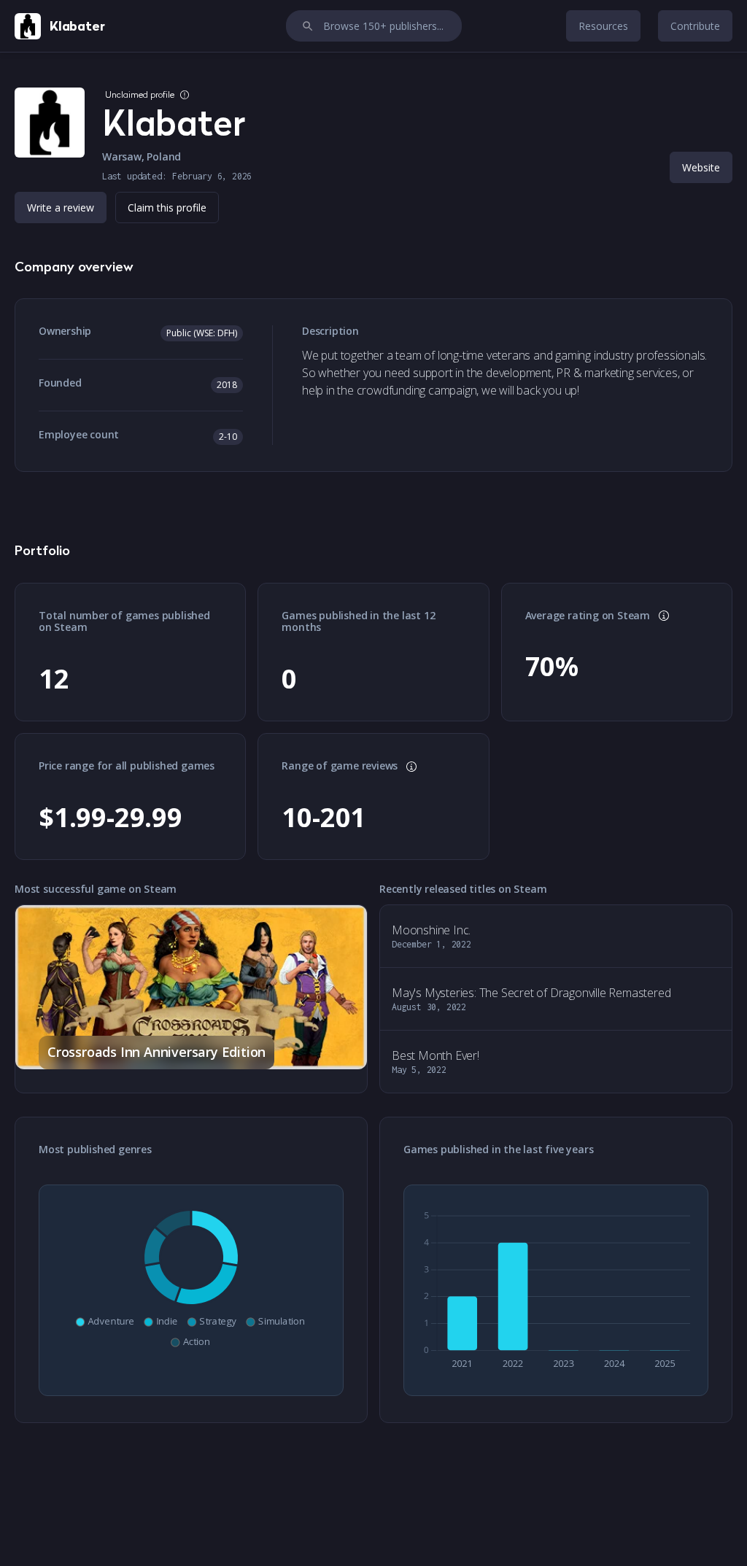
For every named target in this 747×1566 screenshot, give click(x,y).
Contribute (695, 26)
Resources (603, 26)
